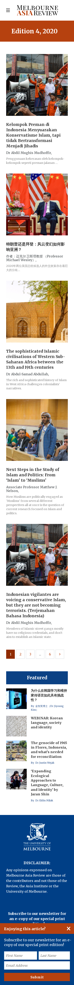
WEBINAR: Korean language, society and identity (47, 722)
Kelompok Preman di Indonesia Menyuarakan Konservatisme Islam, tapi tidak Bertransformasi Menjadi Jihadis (33, 135)
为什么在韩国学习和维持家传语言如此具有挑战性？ (49, 695)
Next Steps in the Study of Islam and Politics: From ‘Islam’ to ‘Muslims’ (32, 475)
